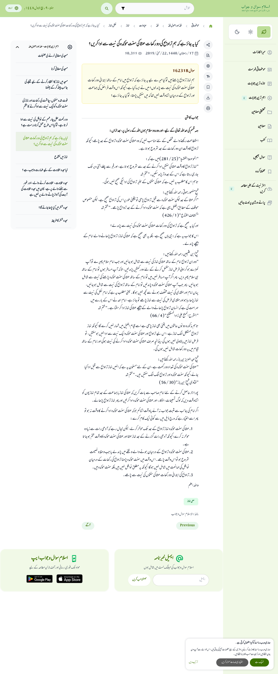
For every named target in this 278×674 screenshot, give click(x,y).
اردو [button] (10, 8)
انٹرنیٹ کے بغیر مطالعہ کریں (248, 189)
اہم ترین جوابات (254, 98)
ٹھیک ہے (259, 662)
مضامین (261, 126)
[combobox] (158, 8)
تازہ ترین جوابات (256, 83)
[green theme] (264, 32)
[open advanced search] (123, 8)
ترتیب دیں (193, 662)
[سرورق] (210, 26)
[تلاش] (107, 8)
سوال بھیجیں (259, 157)
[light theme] (250, 32)
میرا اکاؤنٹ (259, 52)
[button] (208, 44)
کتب (262, 140)
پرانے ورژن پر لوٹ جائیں (251, 203)
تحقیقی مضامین (258, 112)
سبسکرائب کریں (139, 580)
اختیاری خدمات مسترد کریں (232, 662)
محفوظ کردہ (260, 171)
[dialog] (230, 654)
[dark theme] (237, 32)
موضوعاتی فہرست (256, 69)
